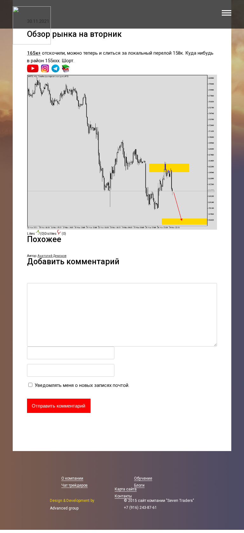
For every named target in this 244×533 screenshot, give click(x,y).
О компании (72, 478)
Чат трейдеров (74, 485)
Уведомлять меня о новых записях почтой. (82, 385)
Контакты (123, 496)
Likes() (35, 233)
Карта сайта (126, 489)
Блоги (139, 485)
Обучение (143, 478)
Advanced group (64, 508)
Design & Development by (72, 500)
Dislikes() (55, 233)
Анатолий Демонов (51, 256)
